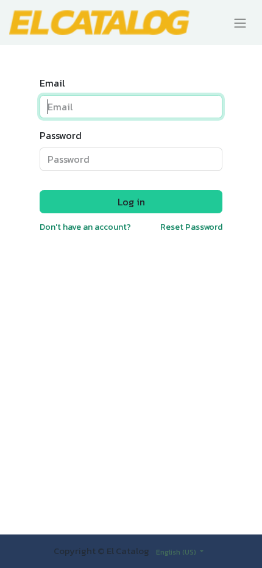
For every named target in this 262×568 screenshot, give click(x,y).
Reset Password (191, 227)
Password (61, 135)
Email (52, 83)
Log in (131, 201)
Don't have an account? (85, 227)
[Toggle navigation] (240, 22)
